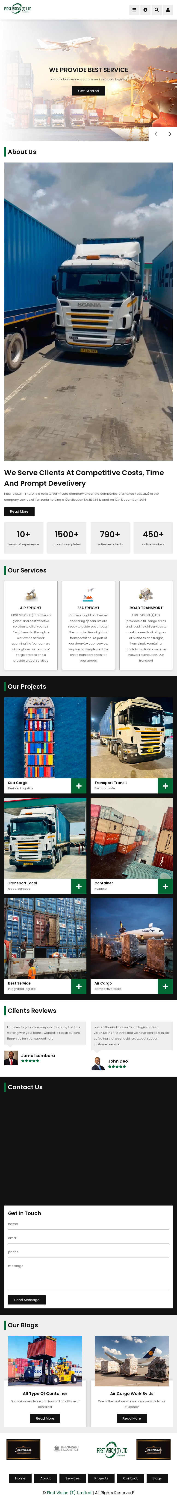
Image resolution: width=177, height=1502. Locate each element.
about (45, 1478)
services (72, 1478)
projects (101, 1478)
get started (88, 90)
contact (130, 1478)
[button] (170, 134)
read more (19, 511)
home (20, 1478)
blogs (157, 1478)
